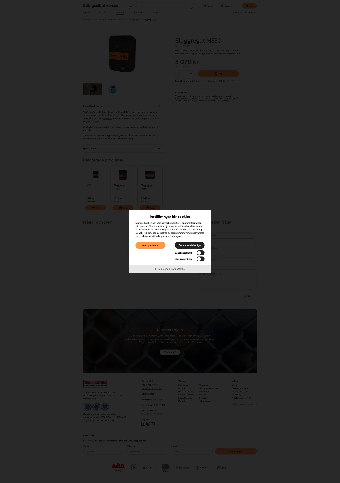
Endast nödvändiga (190, 245)
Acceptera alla (150, 245)
